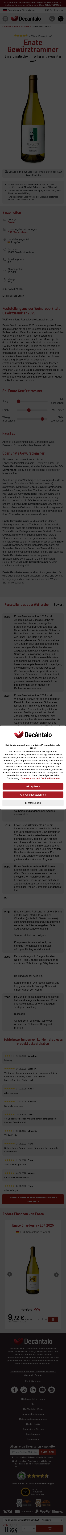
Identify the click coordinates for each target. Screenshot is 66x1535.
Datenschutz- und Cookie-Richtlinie (40, 778)
